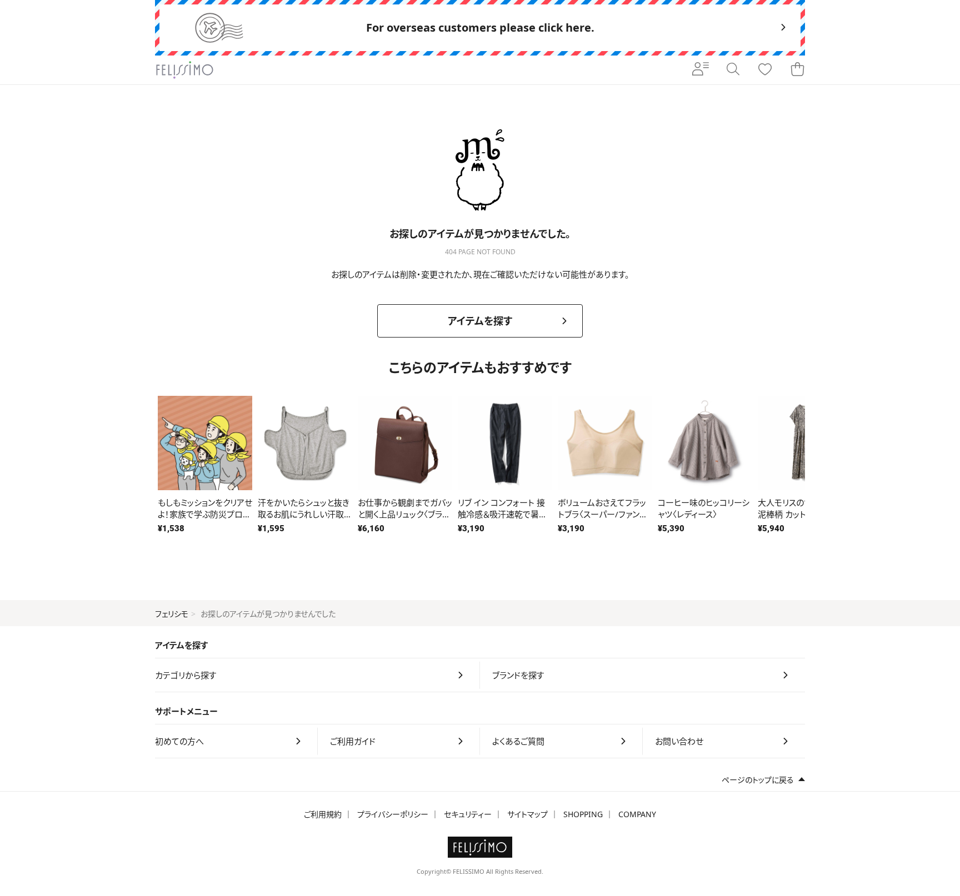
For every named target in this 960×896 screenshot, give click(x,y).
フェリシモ (171, 613)
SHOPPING (583, 814)
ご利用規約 (323, 814)
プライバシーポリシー (392, 814)
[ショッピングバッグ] (797, 70)
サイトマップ (527, 814)
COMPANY (637, 814)
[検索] (733, 70)
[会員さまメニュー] (700, 70)
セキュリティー (468, 814)
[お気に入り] (765, 70)
